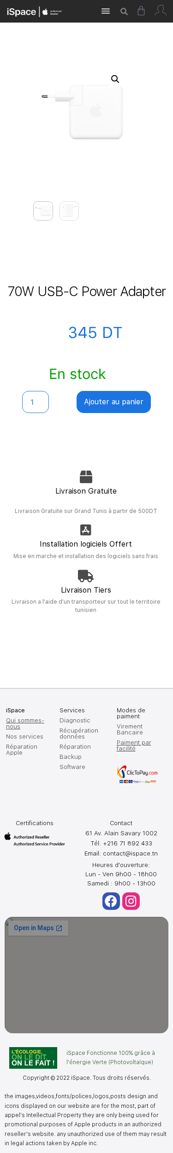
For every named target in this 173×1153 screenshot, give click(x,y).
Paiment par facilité (134, 745)
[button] (115, 79)
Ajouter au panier (113, 401)
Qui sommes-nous (25, 723)
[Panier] (141, 11)
